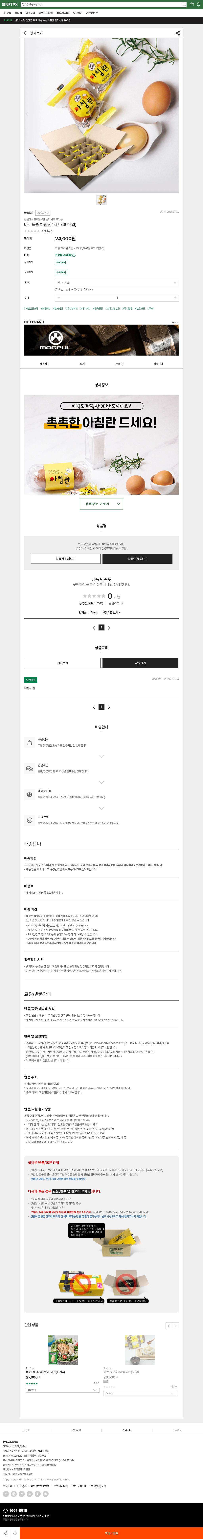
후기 (82, 364)
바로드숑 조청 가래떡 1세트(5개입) (121, 1372)
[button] (169, 1325)
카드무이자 (61, 262)
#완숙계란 (58, 308)
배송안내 (158, 364)
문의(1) (119, 364)
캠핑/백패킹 (63, 13)
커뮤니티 (126, 1430)
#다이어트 (85, 308)
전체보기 (62, 663)
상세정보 (44, 364)
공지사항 (76, 1430)
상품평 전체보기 (65, 559)
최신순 (94, 612)
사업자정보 (43, 1450)
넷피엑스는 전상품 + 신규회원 (37, 20)
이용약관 (21, 1486)
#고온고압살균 (113, 308)
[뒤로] (25, 33)
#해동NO (45, 308)
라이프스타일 (46, 13)
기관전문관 (92, 13)
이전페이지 (94, 627)
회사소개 (7, 1486)
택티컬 (18, 13)
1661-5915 (18, 1510)
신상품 (7, 13)
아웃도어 (30, 13)
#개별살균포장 (31, 308)
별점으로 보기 (110, 612)
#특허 (150, 308)
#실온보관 (140, 308)
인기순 (82, 612)
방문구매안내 (79, 1486)
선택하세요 (63, 282)
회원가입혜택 (61, 1486)
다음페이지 (108, 627)
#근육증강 (98, 308)
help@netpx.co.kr (22, 1473)
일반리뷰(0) (116, 603)
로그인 (25, 1430)
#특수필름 (127, 308)
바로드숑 (28, 212)
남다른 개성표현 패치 (32, 4)
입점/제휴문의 (98, 1486)
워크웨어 (77, 13)
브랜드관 (41, 212)
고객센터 (177, 1430)
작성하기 (140, 663)
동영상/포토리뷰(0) (91, 603)
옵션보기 (31, 1390)
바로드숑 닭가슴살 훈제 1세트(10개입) (45, 1372)
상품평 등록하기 (137, 559)
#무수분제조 (72, 308)
